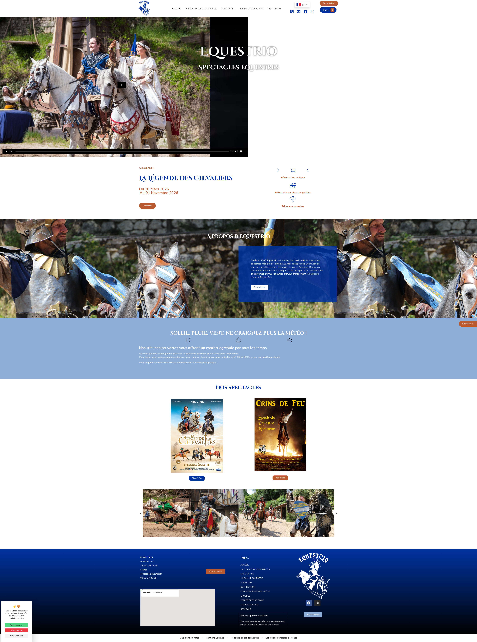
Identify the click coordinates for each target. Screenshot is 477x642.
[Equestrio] (146, 8)
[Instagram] (317, 603)
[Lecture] (6, 151)
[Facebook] (309, 603)
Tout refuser (16, 630)
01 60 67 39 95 (148, 577)
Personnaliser (16, 635)
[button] (122, 85)
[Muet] (236, 151)
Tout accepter (16, 625)
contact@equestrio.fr (151, 573)
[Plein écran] (241, 151)
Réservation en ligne (293, 177)
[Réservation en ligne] (293, 170)
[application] (124, 87)
